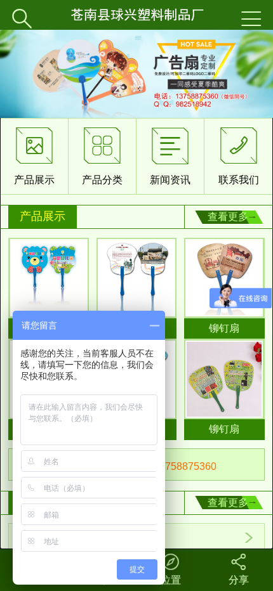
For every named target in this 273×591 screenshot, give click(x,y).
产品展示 (34, 155)
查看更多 (228, 216)
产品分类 (102, 155)
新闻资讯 (170, 155)
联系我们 (238, 155)
